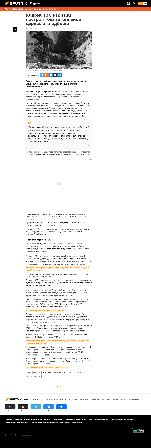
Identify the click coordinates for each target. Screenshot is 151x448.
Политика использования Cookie (16, 423)
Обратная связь (77, 423)
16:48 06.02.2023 (32, 28)
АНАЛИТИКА (47, 399)
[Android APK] (138, 430)
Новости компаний (101, 420)
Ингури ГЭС (81, 372)
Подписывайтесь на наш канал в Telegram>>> (47, 367)
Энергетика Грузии (59, 372)
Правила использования (33, 420)
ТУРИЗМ (115, 399)
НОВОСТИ (36, 372)
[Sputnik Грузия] (17, 6)
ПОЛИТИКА (73, 399)
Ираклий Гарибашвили (34, 377)
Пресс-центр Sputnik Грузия (76, 420)
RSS (90, 420)
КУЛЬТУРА (106, 399)
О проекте (8, 420)
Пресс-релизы (58, 420)
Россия (123, 399)
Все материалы (60, 399)
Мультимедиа (134, 399)
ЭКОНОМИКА (46, 372)
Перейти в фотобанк (56, 70)
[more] (88, 146)
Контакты (18, 420)
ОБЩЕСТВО (96, 399)
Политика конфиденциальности (122, 420)
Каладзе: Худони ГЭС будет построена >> (45, 310)
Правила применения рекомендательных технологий (50, 423)
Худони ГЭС (71, 372)
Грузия (29, 372)
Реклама (47, 420)
